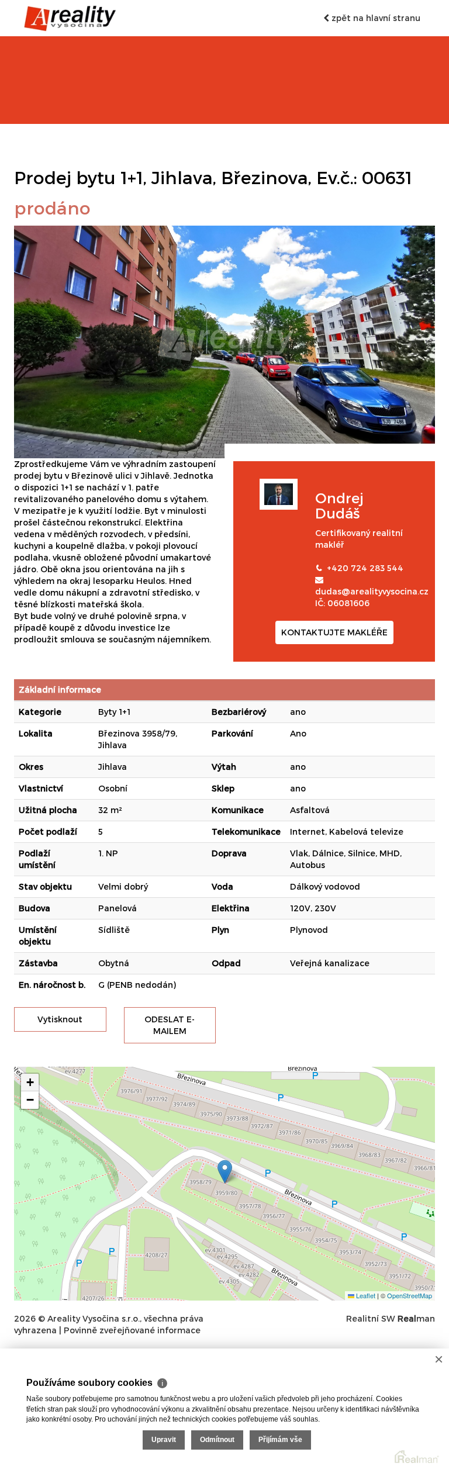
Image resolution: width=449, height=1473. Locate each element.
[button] (224, 1172)
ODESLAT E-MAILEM (169, 1025)
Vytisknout (59, 1019)
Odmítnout (217, 1440)
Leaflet (364, 1295)
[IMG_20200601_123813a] (224, 341)
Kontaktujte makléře (334, 632)
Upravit (163, 1440)
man (416, 1318)
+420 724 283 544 (365, 568)
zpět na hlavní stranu (374, 18)
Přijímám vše (280, 1440)
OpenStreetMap (409, 1295)
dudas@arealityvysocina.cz (372, 591)
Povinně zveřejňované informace (132, 1330)
